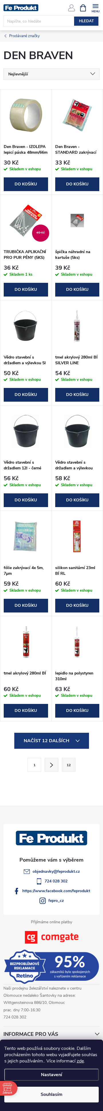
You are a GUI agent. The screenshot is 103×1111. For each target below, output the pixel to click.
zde (80, 1061)
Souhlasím (51, 1094)
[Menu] (95, 7)
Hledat (86, 21)
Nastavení (51, 1075)
